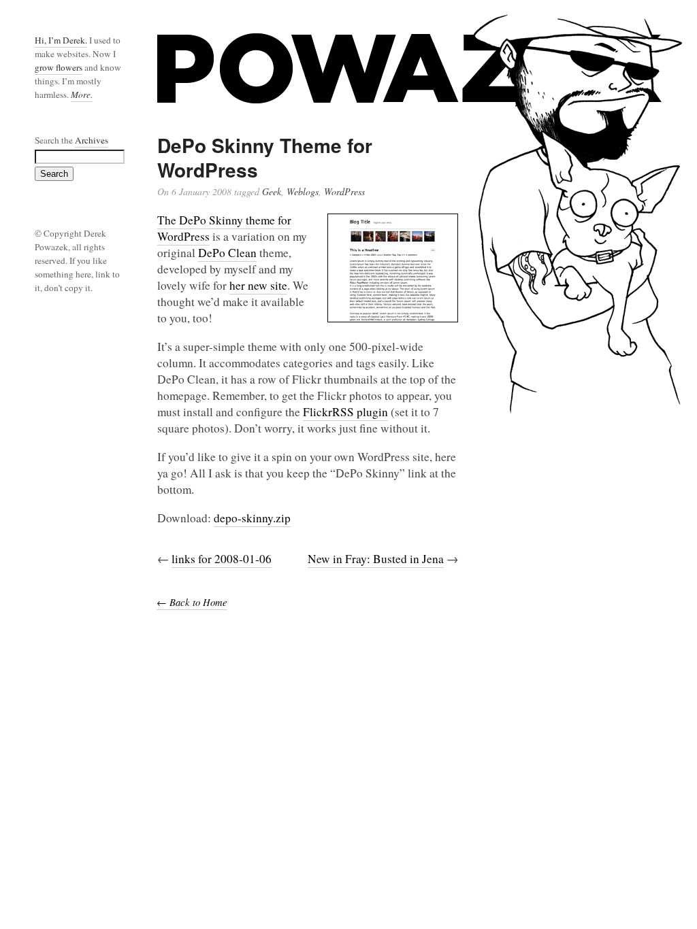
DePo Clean (227, 252)
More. (82, 94)
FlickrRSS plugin (345, 412)
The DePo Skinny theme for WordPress (224, 228)
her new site (258, 285)
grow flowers (58, 67)
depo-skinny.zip (252, 518)
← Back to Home (192, 602)
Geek (271, 191)
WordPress (344, 191)
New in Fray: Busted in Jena (376, 559)
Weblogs (303, 191)
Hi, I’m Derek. (61, 40)
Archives (91, 140)
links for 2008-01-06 (222, 559)
